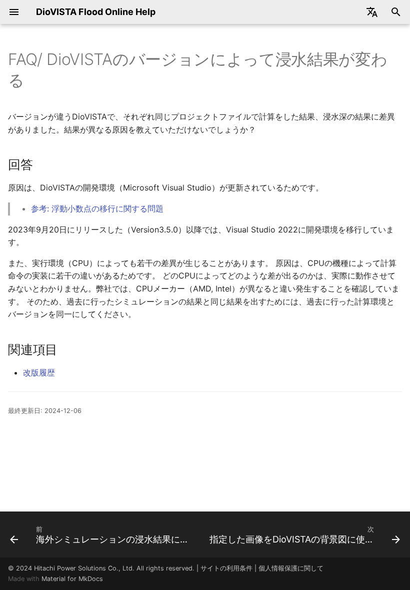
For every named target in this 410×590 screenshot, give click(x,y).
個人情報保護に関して (291, 568)
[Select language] (372, 12)
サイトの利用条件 (226, 568)
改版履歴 (39, 373)
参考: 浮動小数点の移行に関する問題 (97, 209)
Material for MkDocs (72, 578)
